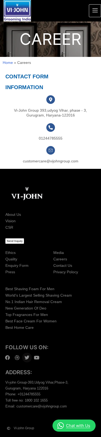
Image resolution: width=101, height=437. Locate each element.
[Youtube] (36, 357)
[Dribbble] (17, 357)
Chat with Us (78, 425)
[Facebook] (7, 357)
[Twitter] (27, 357)
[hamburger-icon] (95, 10)
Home (8, 62)
